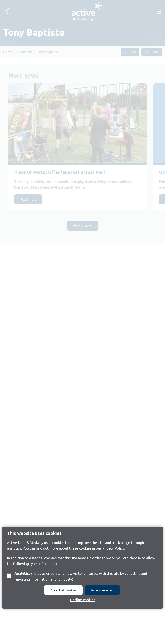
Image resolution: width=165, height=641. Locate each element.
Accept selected (102, 590)
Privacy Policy (113, 548)
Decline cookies (82, 600)
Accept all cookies (63, 590)
